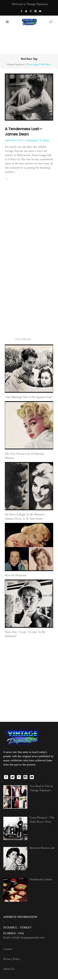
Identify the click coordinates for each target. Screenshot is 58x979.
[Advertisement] (29, 40)
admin (46, 140)
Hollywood (32, 140)
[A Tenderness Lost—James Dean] (29, 96)
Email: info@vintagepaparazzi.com (24, 937)
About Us (9, 968)
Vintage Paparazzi (15, 64)
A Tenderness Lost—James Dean (23, 131)
